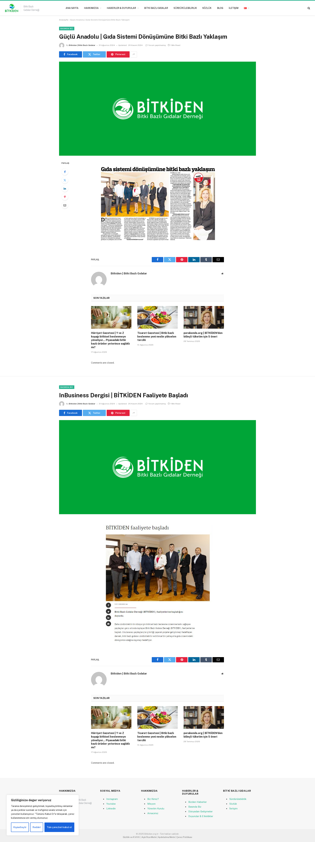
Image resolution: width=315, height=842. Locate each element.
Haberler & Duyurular (121, 8)
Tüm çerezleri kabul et (59, 827)
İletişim (233, 8)
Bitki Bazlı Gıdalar (156, 8)
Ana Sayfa (72, 8)
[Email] (65, 205)
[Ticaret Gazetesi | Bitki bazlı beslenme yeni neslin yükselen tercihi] (157, 317)
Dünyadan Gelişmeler (200, 811)
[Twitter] (65, 180)
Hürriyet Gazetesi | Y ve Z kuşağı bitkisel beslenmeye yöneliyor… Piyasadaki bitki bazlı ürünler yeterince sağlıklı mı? (110, 340)
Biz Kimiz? (153, 799)
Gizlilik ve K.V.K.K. (131, 837)
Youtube (111, 803)
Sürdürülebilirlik (185, 8)
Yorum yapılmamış (157, 45)
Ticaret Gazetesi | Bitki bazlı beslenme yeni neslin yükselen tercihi (156, 336)
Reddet (36, 827)
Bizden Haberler (197, 802)
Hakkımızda (91, 8)
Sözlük (206, 8)
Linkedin (111, 808)
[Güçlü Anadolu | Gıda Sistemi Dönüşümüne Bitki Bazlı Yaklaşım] (157, 109)
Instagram (112, 799)
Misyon (151, 803)
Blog (220, 8)
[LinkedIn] (65, 188)
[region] (43, 815)
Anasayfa (63, 20)
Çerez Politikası (184, 837)
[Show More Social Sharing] (133, 54)
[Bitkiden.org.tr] (22, 8)
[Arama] (308, 8)
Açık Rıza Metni (149, 837)
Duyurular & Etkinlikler (200, 816)
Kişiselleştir (19, 827)
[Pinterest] (65, 197)
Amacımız (152, 813)
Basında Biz (66, 29)
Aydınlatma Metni (166, 837)
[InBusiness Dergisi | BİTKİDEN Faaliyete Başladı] (157, 467)
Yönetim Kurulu (155, 808)
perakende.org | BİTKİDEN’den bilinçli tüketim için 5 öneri (203, 334)
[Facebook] (65, 171)
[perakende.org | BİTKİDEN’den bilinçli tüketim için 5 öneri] (204, 317)
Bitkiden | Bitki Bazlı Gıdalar (82, 45)
